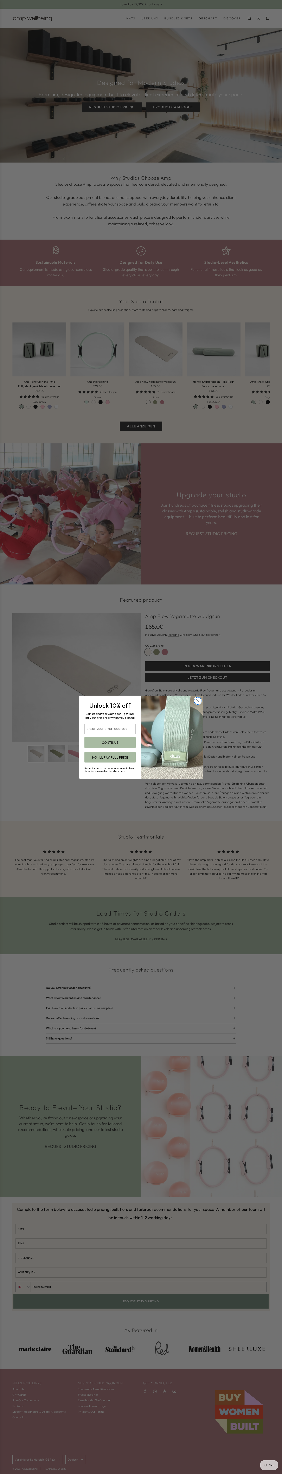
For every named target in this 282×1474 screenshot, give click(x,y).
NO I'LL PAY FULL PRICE (110, 757)
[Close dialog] (197, 700)
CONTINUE (110, 742)
